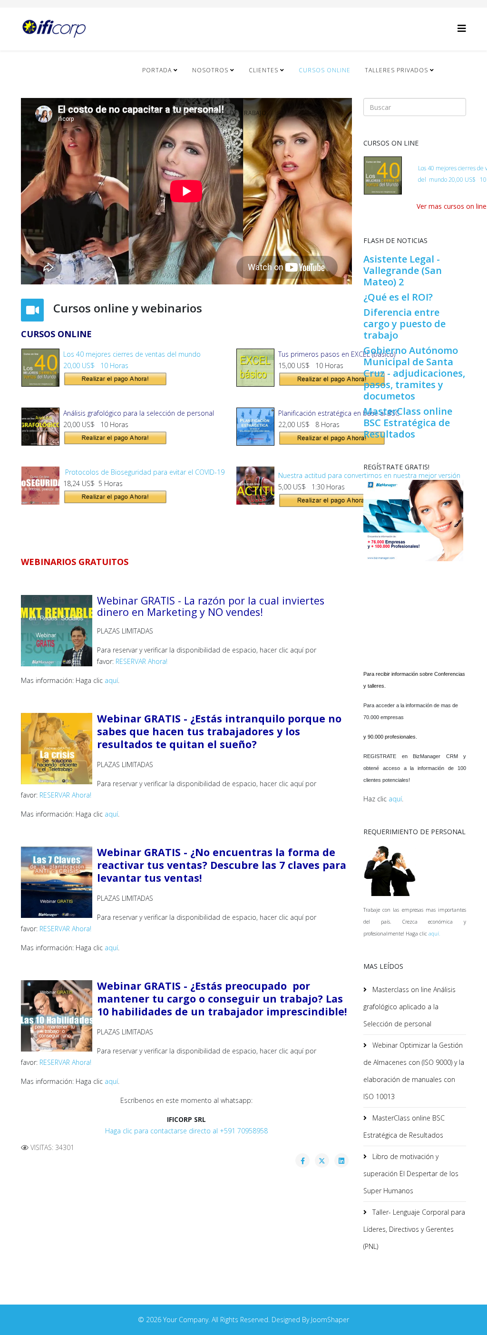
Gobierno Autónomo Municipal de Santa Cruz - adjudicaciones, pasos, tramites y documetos (414, 373)
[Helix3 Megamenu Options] (462, 28)
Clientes (263, 70)
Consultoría (164, 113)
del (423, 179)
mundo (438, 179)
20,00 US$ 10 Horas (95, 365)
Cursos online (325, 70)
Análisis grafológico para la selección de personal (138, 413)
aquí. (434, 933)
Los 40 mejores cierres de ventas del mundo (132, 354)
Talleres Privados (396, 70)
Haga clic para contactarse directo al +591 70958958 (186, 1130)
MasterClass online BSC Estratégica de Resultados (407, 422)
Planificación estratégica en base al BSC (338, 413)
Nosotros (210, 70)
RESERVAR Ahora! (141, 661)
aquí (111, 680)
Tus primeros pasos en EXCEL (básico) (336, 354)
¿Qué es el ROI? (398, 297)
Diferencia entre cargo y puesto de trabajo (404, 323)
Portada (157, 70)
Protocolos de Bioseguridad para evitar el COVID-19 (143, 472)
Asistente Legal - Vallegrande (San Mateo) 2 (402, 270)
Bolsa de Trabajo (237, 113)
